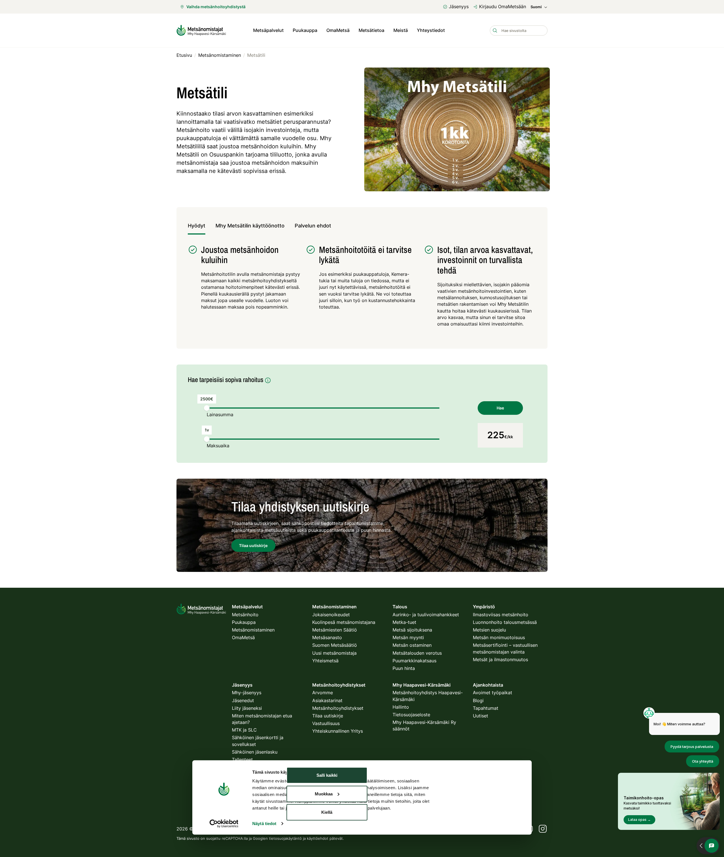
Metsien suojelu (489, 630)
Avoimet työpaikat (492, 692)
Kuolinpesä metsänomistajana (343, 622)
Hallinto (401, 707)
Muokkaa (324, 793)
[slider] (207, 408)
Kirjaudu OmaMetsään (502, 6)
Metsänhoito (245, 614)
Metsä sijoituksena (412, 630)
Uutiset (480, 716)
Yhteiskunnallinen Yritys (337, 731)
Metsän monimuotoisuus (499, 637)
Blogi (478, 700)
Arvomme (322, 692)
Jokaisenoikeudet (331, 614)
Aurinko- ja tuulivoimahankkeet (426, 614)
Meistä (400, 30)
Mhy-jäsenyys (246, 692)
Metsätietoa (371, 30)
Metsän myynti (408, 637)
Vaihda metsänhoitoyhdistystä (215, 6)
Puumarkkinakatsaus (414, 660)
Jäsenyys (459, 6)
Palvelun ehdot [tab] (313, 226)
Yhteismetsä (325, 660)
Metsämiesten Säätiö (334, 630)
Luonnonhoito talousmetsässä (505, 622)
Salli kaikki (326, 775)
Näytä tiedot (264, 823)
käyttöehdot (317, 838)
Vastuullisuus (326, 723)
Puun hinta (404, 668)
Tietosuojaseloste (411, 714)
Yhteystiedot (431, 30)
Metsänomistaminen (253, 630)
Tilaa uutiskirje (327, 716)
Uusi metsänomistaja (334, 653)
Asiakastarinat (327, 700)
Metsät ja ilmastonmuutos (500, 659)
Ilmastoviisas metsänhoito (500, 614)
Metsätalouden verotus (417, 653)
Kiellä (326, 812)
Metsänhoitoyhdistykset (337, 708)
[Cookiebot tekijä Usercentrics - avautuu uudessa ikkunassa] (224, 823)
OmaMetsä (338, 30)
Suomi (536, 7)
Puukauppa (305, 30)
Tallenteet (242, 759)
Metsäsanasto (327, 637)
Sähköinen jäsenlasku (254, 752)
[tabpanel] (362, 289)
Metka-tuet (404, 622)
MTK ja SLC (244, 730)
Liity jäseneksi (247, 708)
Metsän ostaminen (412, 645)
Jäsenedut (243, 700)
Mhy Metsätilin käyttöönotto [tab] (250, 226)
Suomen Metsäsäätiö (334, 645)
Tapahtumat (485, 708)
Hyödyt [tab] (196, 226)
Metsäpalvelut (268, 30)
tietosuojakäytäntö (285, 838)
